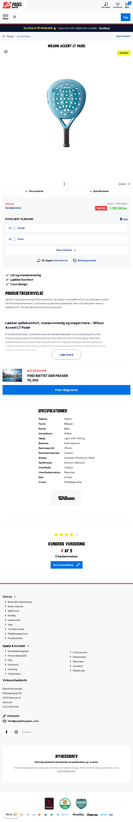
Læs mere (66, 354)
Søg (125, 17)
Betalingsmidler (87, 260)
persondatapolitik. (66, 771)
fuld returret (60, 260)
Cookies (26, 732)
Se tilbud (104, 27)
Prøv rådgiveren (66, 390)
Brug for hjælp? (123, 36)
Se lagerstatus (13, 207)
